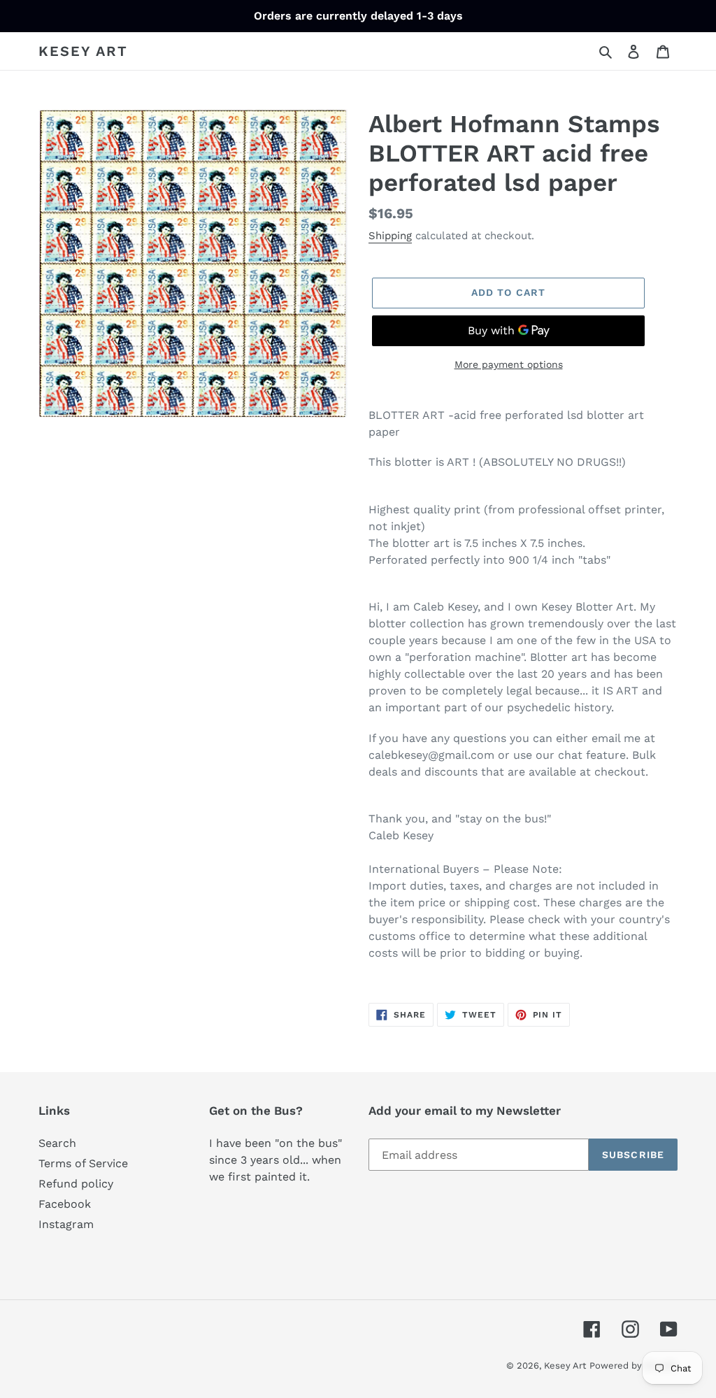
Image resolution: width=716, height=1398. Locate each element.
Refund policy (75, 1183)
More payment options (508, 364)
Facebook (64, 1204)
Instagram (66, 1224)
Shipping (390, 235)
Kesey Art (83, 51)
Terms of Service (83, 1163)
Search (57, 1143)
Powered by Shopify (633, 1365)
